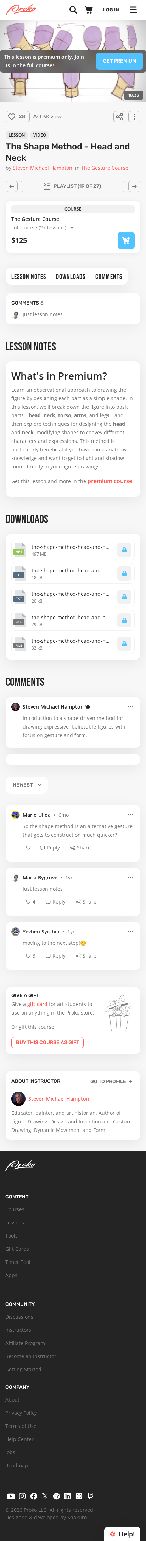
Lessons (14, 1222)
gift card (37, 1004)
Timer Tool (17, 1262)
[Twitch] (90, 1496)
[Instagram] (22, 1496)
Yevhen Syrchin (41, 931)
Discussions (19, 1316)
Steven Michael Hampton (53, 706)
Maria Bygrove (40, 877)
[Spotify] (56, 1496)
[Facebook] (33, 1496)
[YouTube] (11, 1496)
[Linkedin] (67, 1496)
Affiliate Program (25, 1343)
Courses (14, 1209)
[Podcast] (79, 1496)
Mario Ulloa (37, 814)
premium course (110, 481)
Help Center (19, 1439)
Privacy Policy (21, 1412)
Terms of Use (20, 1426)
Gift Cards (17, 1248)
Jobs (10, 1452)
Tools (11, 1235)
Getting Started (23, 1369)
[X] (45, 1496)
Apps (11, 1275)
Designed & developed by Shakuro (46, 1517)
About (12, 1399)
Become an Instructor (30, 1356)
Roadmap (16, 1465)
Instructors (18, 1329)
